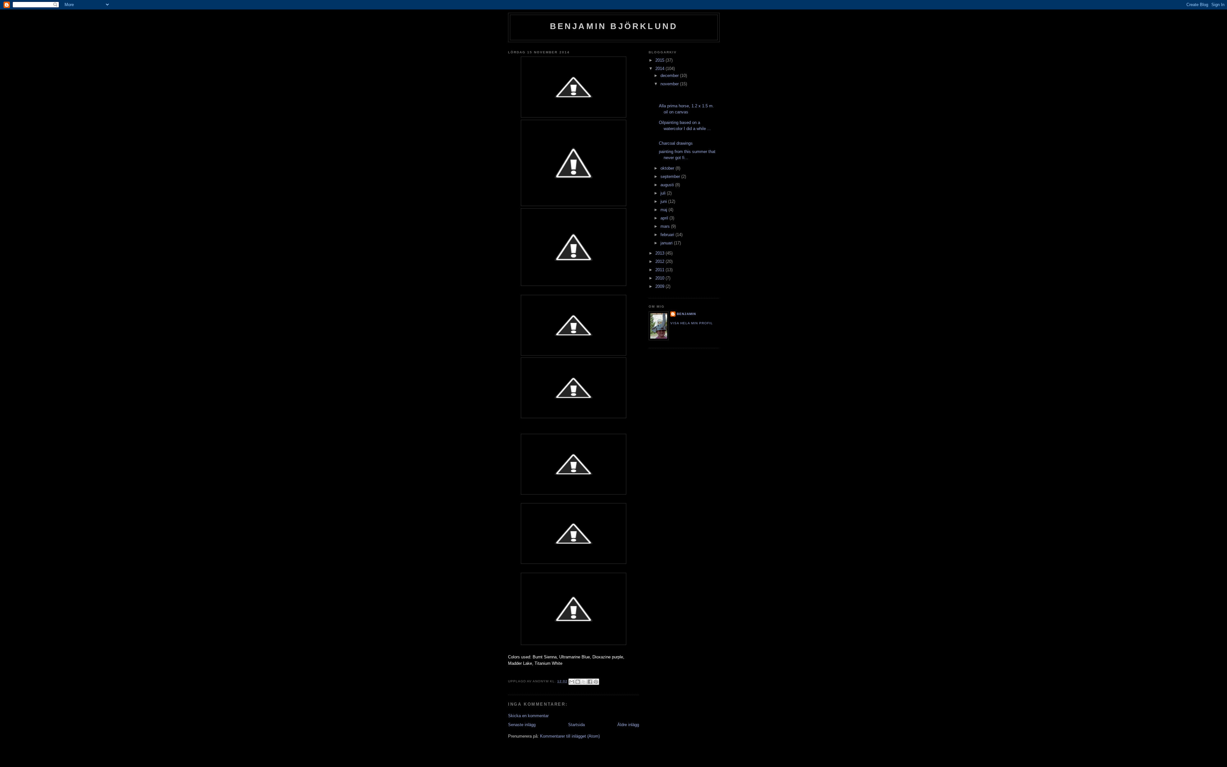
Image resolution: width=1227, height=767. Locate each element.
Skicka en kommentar (528, 715)
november (670, 83)
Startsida (576, 724)
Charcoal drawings (676, 143)
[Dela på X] (584, 682)
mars (665, 226)
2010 (660, 278)
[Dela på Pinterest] (596, 682)
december (670, 75)
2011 (660, 269)
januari (667, 243)
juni (664, 201)
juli (663, 193)
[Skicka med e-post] (571, 682)
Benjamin (686, 314)
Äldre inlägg (628, 724)
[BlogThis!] (578, 682)
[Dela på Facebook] (590, 682)
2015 (660, 60)
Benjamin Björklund (614, 26)
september (670, 176)
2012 (660, 261)
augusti (667, 184)
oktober (667, 168)
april (664, 218)
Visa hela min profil (691, 323)
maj (664, 209)
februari (667, 234)
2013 (660, 253)
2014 (660, 68)
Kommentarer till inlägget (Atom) (570, 736)
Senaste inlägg (522, 724)
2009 (660, 286)
